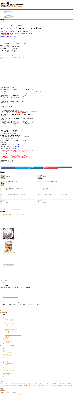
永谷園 (13, 385)
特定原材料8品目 (40, 385)
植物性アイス (7, 385)
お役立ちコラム (8, 336)
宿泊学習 (64, 383)
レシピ (4, 326)
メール (2, 300)
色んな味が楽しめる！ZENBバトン (49, 188)
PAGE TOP (70, 384)
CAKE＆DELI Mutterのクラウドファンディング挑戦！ (15, 175)
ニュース (42, 31)
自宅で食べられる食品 (9, 323)
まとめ (40, 381)
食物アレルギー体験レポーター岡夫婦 (13, 394)
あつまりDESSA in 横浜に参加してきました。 (51, 181)
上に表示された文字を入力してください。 (9, 308)
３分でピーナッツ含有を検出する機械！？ (9, 278)
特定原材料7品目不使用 (29, 385)
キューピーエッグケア (15, 383)
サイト (1, 302)
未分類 (4, 317)
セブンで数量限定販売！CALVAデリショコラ (14, 188)
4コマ (2, 381)
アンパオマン (8, 383)
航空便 (55, 385)
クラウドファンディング (23, 383)
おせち (25, 381)
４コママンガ (5, 324)
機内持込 (10, 385)
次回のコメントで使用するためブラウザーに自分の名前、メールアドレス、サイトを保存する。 (21, 304)
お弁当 (6, 327)
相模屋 (44, 385)
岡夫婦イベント (6, 338)
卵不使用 (20, 209)
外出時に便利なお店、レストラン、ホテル (13, 319)
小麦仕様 (67, 383)
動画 (52, 383)
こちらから (29, 33)
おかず (6, 330)
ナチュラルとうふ (30, 383)
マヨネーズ (41, 383)
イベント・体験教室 (9, 320)
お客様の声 (7, 342)
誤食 (57, 385)
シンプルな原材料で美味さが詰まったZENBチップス (15, 194)
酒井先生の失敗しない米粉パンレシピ (12, 181)
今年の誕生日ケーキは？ (47, 175)
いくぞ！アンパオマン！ (10, 325)
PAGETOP (2, 390)
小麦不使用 (16, 209)
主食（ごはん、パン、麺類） (11, 329)
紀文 (51, 385)
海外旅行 (16, 385)
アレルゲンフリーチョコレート (62, 381)
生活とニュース (37, 31)
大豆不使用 (60, 383)
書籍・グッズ (5, 357)
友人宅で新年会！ (4, 280)
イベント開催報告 (8, 341)
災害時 (19, 385)
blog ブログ (5, 343)
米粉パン (48, 385)
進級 (59, 385)
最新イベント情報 (8, 339)
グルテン (4, 209)
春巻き (4, 385)
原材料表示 (54, 383)
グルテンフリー (10, 209)
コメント (2, 295)
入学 (49, 383)
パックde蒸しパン (36, 383)
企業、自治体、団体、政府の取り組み (13, 335)
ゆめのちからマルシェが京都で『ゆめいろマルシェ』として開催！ (55, 194)
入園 (48, 383)
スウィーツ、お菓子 (9, 331)
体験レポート (5, 318)
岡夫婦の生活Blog (8, 337)
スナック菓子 (25, 209)
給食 (53, 385)
